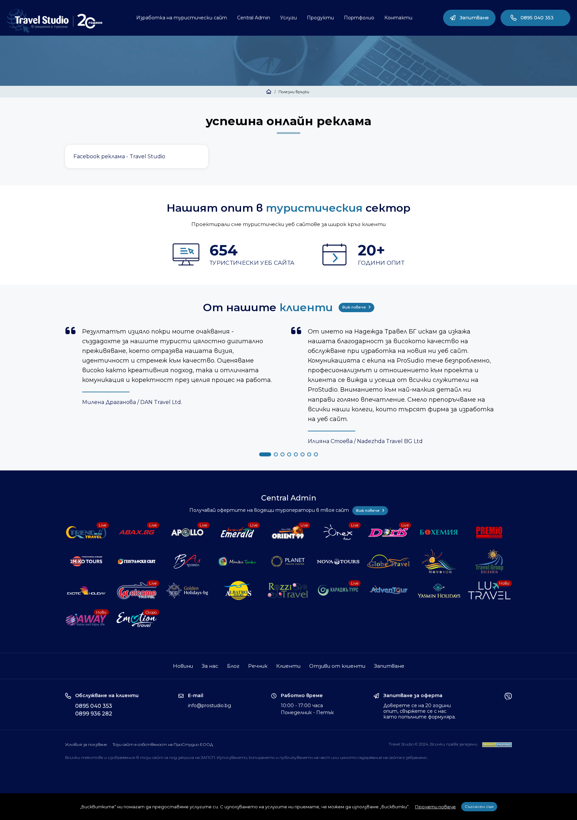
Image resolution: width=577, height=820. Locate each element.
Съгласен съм (479, 806)
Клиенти (288, 666)
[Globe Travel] (389, 561)
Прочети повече (435, 806)
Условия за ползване (86, 744)
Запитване (474, 18)
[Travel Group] (490, 561)
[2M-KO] (87, 561)
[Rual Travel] (188, 561)
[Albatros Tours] (238, 590)
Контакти (398, 18)
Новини (183, 666)
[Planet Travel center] (289, 561)
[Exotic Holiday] (87, 590)
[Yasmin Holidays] (439, 590)
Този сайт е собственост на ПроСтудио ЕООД (163, 744)
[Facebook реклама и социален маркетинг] (136, 156)
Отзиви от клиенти (337, 666)
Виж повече (354, 307)
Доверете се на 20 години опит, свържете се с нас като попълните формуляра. (419, 711)
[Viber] (508, 706)
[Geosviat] (137, 561)
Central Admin (253, 18)
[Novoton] (439, 561)
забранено (416, 757)
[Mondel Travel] (238, 561)
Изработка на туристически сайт (181, 18)
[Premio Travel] (490, 532)
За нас (210, 666)
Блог (233, 666)
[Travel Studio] (54, 21)
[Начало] (268, 91)
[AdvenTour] (389, 590)
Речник (257, 666)
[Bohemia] (439, 532)
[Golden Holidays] (188, 590)
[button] (265, 454)
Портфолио (359, 18)
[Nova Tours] (339, 561)
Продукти (320, 18)
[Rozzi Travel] (289, 590)
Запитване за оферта (412, 695)
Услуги (288, 18)
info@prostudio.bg (209, 705)
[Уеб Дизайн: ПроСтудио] (495, 744)
